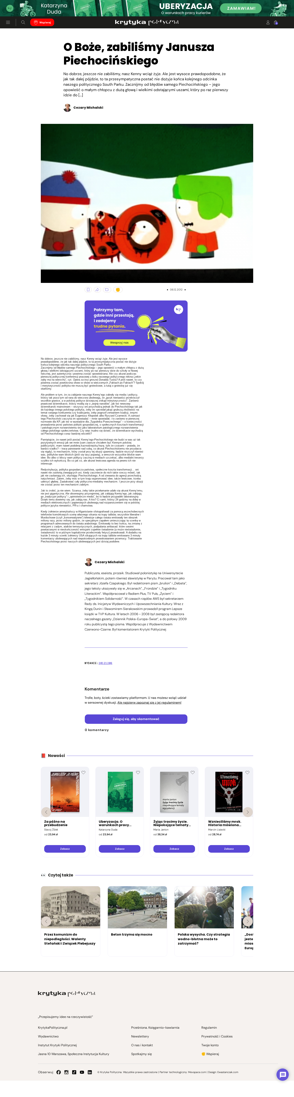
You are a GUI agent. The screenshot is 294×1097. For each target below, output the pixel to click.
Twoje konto (210, 1045)
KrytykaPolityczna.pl (52, 1027)
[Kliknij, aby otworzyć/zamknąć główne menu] (8, 22)
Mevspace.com (197, 1072)
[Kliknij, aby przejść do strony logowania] (268, 22)
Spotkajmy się (141, 1054)
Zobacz (65, 848)
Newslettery (140, 1036)
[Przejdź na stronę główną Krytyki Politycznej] (66, 994)
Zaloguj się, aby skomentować (136, 719)
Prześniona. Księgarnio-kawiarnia (155, 1027)
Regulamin (209, 1027)
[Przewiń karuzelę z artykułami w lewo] (46, 921)
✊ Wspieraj (210, 1054)
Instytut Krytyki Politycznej (57, 1045)
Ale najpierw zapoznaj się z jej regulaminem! (149, 702)
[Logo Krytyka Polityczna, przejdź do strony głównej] (147, 22)
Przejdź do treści (20, 7)
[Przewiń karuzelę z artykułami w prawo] (248, 921)
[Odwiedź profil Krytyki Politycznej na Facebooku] (58, 1072)
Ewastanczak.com (227, 1072)
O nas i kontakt (142, 1045)
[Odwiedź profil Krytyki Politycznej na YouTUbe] (82, 1072)
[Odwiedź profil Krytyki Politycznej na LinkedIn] (89, 1072)
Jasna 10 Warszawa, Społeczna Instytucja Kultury (73, 1054)
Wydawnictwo (48, 1036)
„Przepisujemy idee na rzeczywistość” (65, 1017)
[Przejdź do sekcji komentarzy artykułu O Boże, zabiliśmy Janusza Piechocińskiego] (107, 289)
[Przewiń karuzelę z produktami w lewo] (46, 812)
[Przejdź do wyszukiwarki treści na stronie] (23, 22)
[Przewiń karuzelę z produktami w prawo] (248, 812)
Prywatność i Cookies (217, 1036)
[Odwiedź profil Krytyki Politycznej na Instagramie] (66, 1072)
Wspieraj (45, 22)
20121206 (105, 663)
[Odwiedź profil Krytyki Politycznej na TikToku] (74, 1072)
